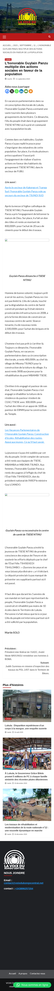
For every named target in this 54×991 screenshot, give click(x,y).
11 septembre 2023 (23, 79)
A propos (23, 973)
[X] (12, 91)
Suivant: (27, 668)
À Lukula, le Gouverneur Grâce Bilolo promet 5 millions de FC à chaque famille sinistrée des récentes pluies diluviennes (26, 776)
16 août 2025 (18, 732)
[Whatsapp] (17, 91)
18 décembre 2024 (20, 834)
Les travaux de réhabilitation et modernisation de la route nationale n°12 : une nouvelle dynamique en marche (26, 827)
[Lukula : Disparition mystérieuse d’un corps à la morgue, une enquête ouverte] (27, 706)
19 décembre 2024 (20, 783)
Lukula (8, 59)
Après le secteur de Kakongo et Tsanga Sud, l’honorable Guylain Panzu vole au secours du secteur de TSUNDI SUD (26, 191)
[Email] (26, 91)
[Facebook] (7, 91)
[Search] (49, 36)
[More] (31, 91)
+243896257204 (23, 888)
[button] (5, 36)
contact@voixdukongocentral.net (23, 883)
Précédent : (26, 653)
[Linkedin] (21, 91)
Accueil (12, 973)
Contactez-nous (37, 973)
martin (9, 79)
